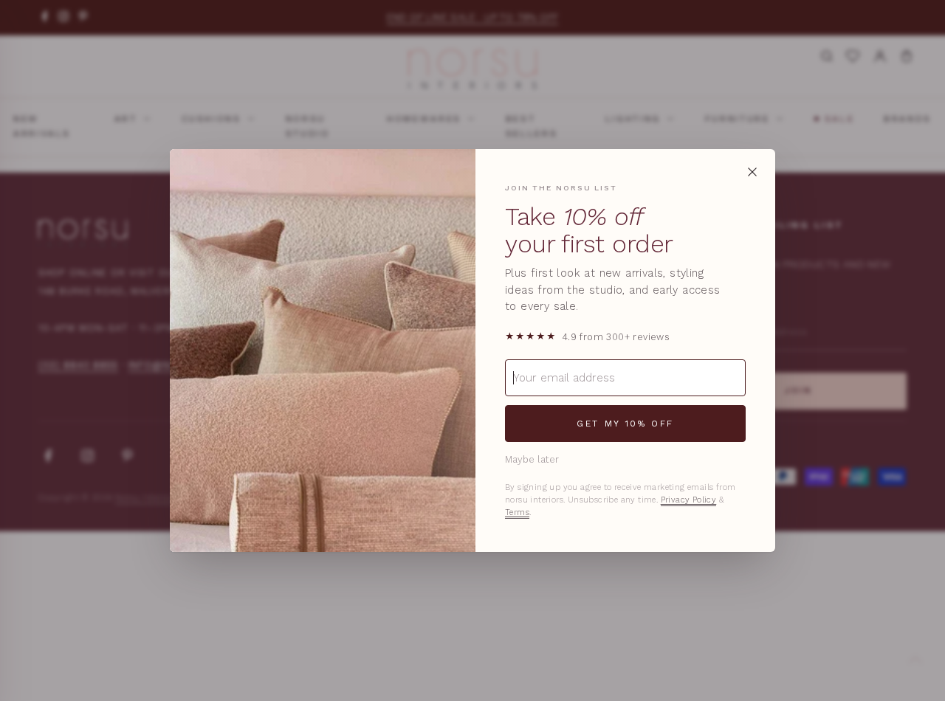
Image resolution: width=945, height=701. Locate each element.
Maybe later (532, 459)
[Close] (752, 172)
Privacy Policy (689, 500)
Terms (517, 512)
